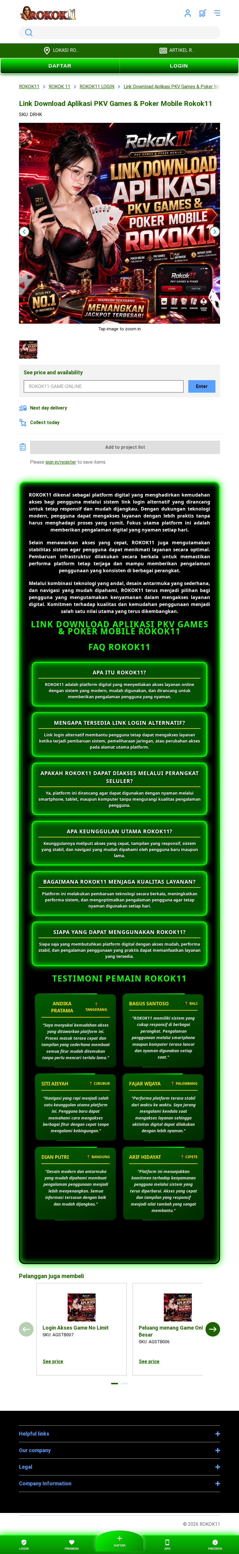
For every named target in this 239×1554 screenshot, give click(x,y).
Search (27, 32)
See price (53, 1361)
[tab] (114, 1383)
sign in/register (60, 462)
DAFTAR (59, 66)
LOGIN (179, 66)
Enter (202, 386)
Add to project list (125, 447)
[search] (119, 32)
